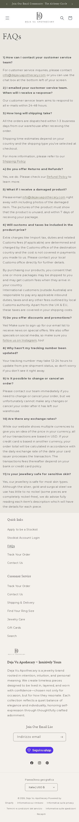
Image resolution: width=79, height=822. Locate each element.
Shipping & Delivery (20, 602)
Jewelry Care (16, 619)
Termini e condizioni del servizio (24, 808)
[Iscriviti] (62, 737)
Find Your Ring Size (20, 611)
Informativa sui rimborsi (30, 803)
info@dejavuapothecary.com (24, 75)
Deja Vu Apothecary (37, 798)
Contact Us (15, 563)
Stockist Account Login (23, 537)
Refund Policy (57, 176)
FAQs (11, 546)
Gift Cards (14, 627)
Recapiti (41, 814)
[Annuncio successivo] (72, 4)
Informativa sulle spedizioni (61, 808)
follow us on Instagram (20, 340)
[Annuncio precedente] (7, 4)
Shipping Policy (14, 161)
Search (12, 636)
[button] (7, 18)
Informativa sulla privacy (60, 803)
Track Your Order (18, 554)
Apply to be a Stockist (22, 529)
